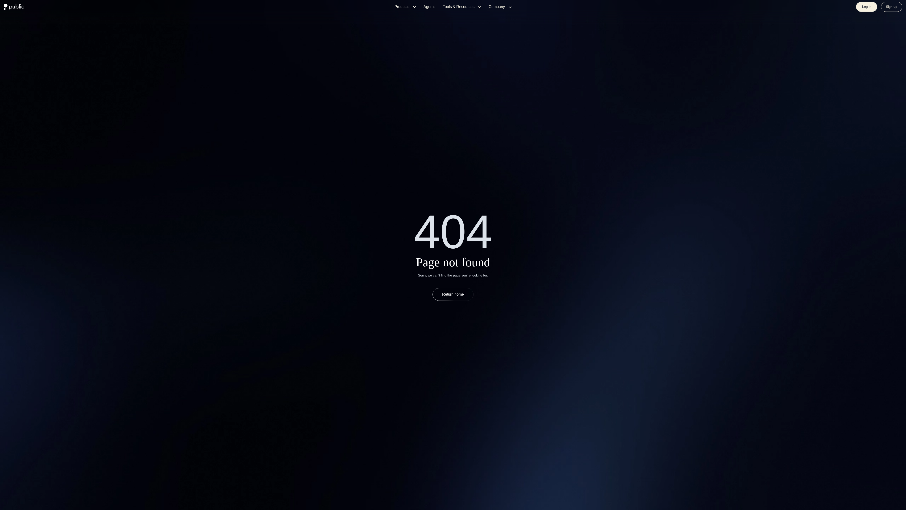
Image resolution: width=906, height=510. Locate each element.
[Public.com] (14, 8)
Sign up (891, 6)
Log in (866, 6)
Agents (429, 7)
